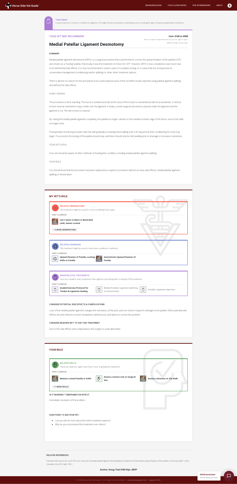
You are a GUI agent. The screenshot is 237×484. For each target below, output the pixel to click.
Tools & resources (177, 5)
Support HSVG (154, 480)
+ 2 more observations (65, 230)
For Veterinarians (202, 5)
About (219, 5)
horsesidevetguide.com (136, 480)
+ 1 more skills (61, 387)
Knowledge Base (154, 5)
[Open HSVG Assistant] (229, 476)
